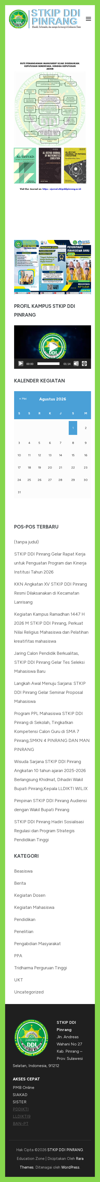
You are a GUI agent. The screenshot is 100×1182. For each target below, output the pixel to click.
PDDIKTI (21, 1109)
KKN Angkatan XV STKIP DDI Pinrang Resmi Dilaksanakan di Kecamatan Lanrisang (50, 593)
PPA (18, 955)
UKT (18, 979)
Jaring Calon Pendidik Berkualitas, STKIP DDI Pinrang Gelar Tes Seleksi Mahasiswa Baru (49, 662)
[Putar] (20, 363)
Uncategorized (29, 992)
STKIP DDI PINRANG (65, 1150)
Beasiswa (23, 871)
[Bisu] (76, 363)
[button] (52, 347)
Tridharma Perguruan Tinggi (40, 967)
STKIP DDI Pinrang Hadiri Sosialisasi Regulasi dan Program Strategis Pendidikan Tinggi (49, 830)
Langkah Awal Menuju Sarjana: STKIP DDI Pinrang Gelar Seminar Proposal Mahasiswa (50, 692)
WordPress (70, 1167)
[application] (52, 347)
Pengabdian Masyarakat (37, 943)
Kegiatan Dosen (29, 895)
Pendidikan (24, 919)
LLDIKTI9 (22, 1116)
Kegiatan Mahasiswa (34, 907)
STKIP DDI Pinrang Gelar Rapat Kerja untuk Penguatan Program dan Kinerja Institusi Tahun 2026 (50, 563)
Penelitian (23, 931)
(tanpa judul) (26, 541)
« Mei (23, 398)
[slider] (48, 363)
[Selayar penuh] (84, 363)
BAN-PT (20, 1123)
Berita (20, 883)
